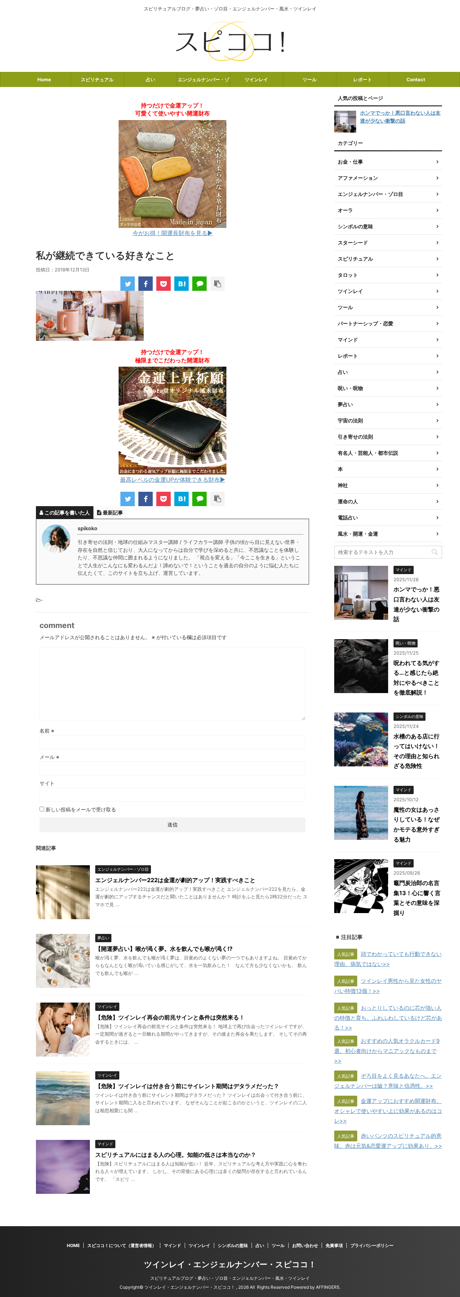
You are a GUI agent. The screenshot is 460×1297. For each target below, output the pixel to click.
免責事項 (334, 1245)
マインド (172, 1245)
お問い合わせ (305, 1245)
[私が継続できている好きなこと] (181, 283)
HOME (73, 1245)
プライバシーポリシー (372, 1245)
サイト (47, 783)
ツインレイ (256, 79)
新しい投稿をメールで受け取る (81, 809)
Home (44, 79)
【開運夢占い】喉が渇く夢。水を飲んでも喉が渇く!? (164, 948)
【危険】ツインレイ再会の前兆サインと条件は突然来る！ (170, 1017)
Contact (415, 79)
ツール (310, 79)
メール (49, 757)
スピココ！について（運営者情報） (121, 1245)
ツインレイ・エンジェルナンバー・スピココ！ (230, 1264)
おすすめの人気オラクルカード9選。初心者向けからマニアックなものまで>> (387, 1050)
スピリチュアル (97, 79)
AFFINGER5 (327, 1287)
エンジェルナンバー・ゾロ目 (203, 82)
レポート (362, 79)
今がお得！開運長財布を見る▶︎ (173, 233)
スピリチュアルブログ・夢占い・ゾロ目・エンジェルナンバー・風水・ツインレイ (230, 1278)
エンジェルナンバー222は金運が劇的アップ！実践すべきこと (175, 880)
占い (150, 79)
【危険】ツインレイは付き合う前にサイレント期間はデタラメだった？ (187, 1086)
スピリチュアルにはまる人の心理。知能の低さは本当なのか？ (175, 1154)
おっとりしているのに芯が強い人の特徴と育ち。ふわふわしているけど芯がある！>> (388, 1017)
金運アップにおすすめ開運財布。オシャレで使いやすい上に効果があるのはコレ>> (388, 1110)
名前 (47, 731)
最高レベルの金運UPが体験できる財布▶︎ (172, 479)
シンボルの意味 (233, 1245)
